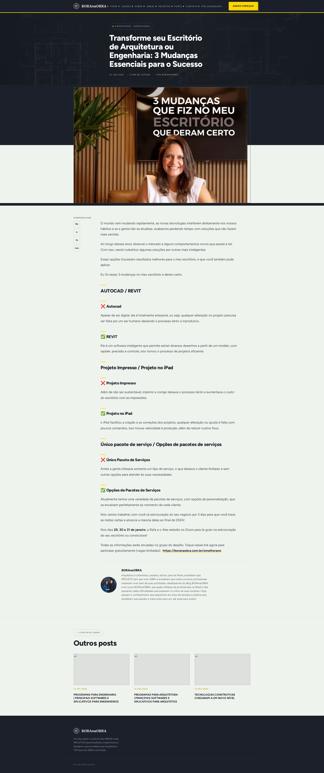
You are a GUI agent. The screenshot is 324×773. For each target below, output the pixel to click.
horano (216, 551)
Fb (77, 240)
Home (113, 6)
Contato (191, 6)
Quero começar (243, 6)
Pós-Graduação (211, 6)
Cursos (126, 6)
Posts (178, 6)
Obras (150, 6)
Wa (76, 224)
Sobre (138, 6)
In (77, 232)
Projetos (164, 6)
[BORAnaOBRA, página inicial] (90, 6)
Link (77, 248)
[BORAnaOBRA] (97, 731)
